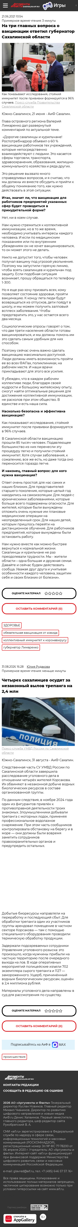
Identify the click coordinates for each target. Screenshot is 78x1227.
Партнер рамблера (16, 1207)
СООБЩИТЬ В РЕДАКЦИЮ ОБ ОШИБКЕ (33, 1091)
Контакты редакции (21, 1085)
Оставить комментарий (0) (39, 608)
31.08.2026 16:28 (13, 666)
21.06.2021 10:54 (12, 16)
